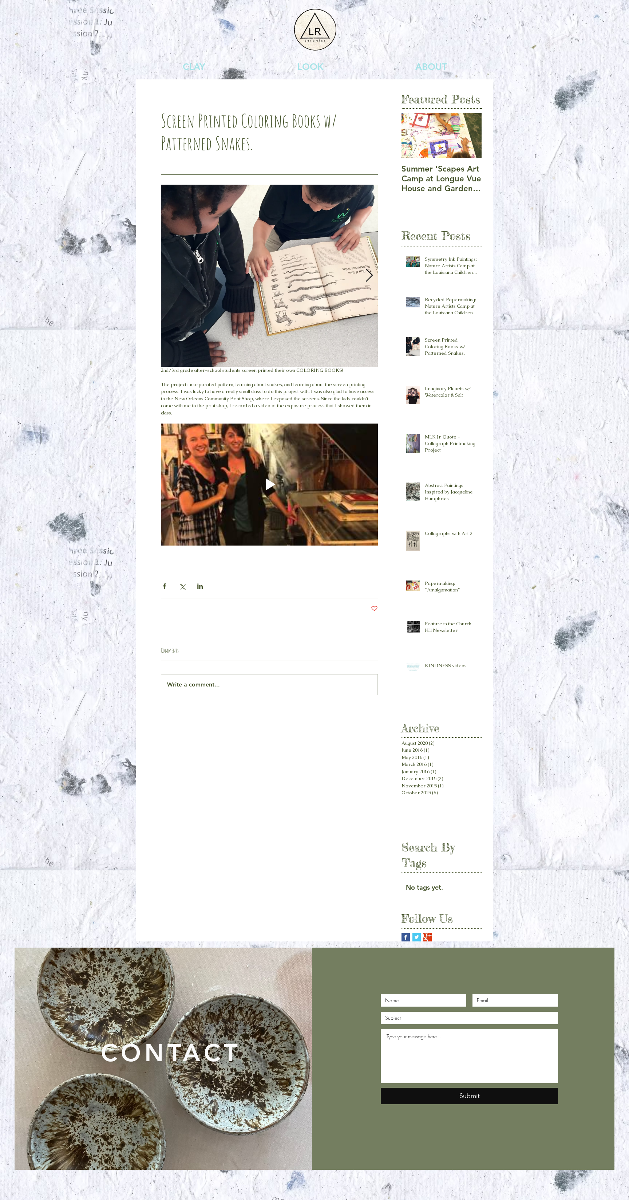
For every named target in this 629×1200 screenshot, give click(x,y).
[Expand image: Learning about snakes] (269, 276)
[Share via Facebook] (164, 586)
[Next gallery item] (369, 275)
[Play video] (269, 485)
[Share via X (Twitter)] (182, 586)
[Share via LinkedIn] (200, 586)
